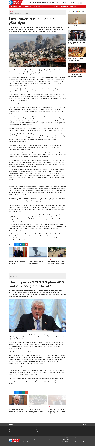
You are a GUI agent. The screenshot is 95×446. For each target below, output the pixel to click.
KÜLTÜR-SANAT (38, 432)
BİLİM (64, 2)
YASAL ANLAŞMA (65, 437)
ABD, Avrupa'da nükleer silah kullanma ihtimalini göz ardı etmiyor (18, 411)
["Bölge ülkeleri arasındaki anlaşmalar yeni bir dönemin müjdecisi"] (57, 400)
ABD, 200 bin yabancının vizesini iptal (82, 6)
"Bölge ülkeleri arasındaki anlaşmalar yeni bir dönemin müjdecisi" (57, 411)
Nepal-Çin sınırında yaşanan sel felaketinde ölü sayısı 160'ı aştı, (57, 263)
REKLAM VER (12, 424)
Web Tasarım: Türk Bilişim (80, 441)
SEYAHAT (52, 2)
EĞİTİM (30, 2)
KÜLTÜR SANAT (70, 2)
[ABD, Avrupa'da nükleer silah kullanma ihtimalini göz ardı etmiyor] (18, 400)
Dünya (11, 11)
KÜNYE (76, 439)
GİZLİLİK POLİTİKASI (65, 439)
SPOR (48, 2)
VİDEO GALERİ (38, 434)
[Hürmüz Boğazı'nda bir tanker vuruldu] (38, 252)
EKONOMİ (39, 2)
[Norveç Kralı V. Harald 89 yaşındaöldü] (18, 252)
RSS (75, 437)
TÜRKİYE (26, 2)
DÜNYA (34, 2)
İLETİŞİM (84, 424)
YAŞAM (57, 2)
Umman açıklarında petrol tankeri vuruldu (49, 6)
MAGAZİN (44, 2)
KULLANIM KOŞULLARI (66, 441)
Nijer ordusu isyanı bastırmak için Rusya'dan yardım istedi (36, 411)
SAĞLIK (61, 2)
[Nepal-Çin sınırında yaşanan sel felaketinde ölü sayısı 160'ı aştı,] (57, 252)
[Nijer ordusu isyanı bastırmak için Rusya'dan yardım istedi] (38, 400)
